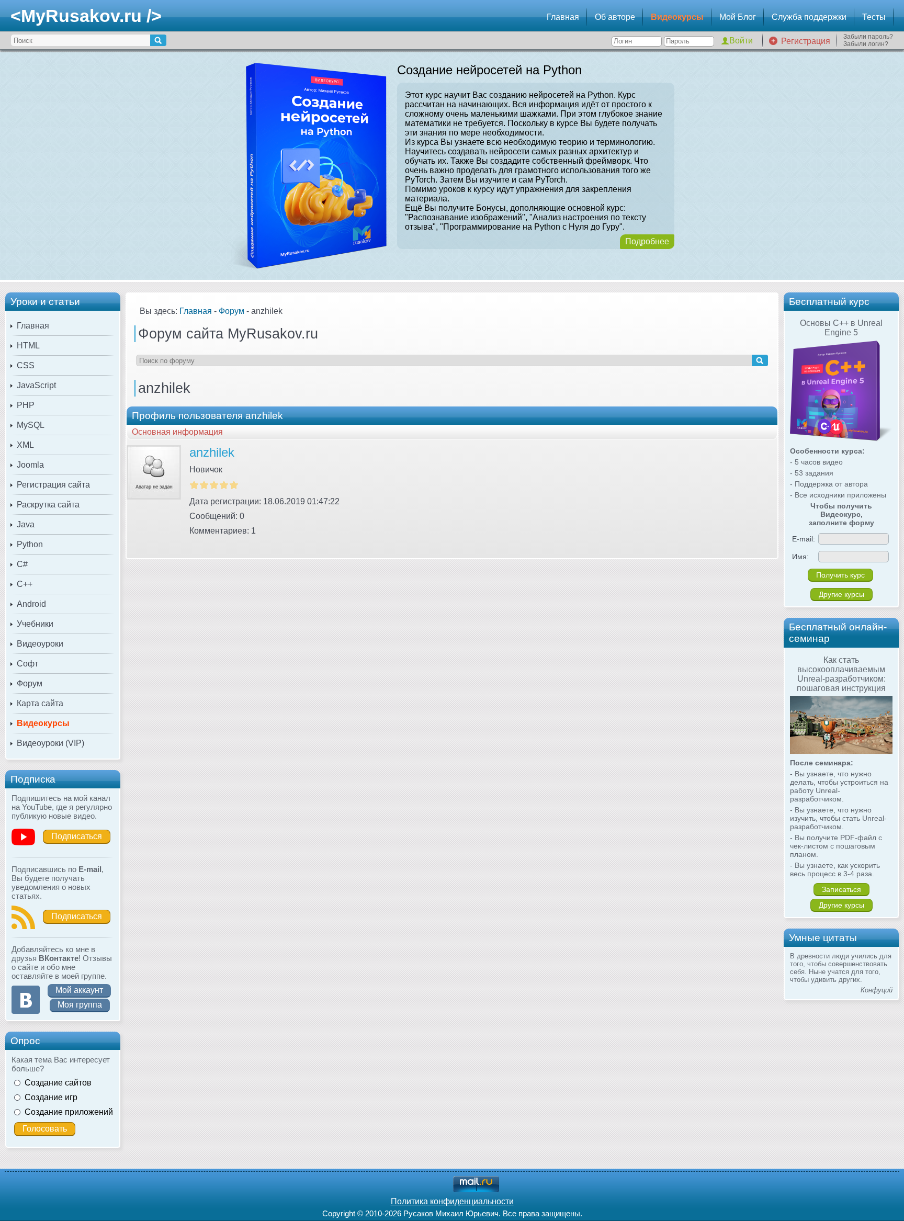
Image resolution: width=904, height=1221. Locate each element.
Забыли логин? (865, 44)
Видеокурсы (677, 17)
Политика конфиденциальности (452, 1201)
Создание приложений (69, 1111)
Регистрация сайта (53, 484)
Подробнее (647, 241)
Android (31, 604)
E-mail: (803, 539)
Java (26, 524)
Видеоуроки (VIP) (50, 743)
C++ (24, 584)
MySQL (30, 425)
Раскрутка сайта (48, 504)
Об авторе (615, 17)
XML (25, 444)
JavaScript (36, 385)
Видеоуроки (40, 643)
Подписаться (76, 836)
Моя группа (80, 1004)
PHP (26, 405)
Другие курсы (841, 594)
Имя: (800, 556)
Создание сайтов (58, 1082)
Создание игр (51, 1097)
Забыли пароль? (868, 36)
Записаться (841, 889)
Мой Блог (737, 17)
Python (30, 544)
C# (22, 564)
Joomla (30, 464)
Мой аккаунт (79, 990)
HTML (28, 345)
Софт (27, 663)
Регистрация (805, 41)
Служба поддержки (809, 17)
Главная (563, 17)
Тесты (874, 17)
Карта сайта (40, 703)
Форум (29, 683)
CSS (26, 365)
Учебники (35, 623)
